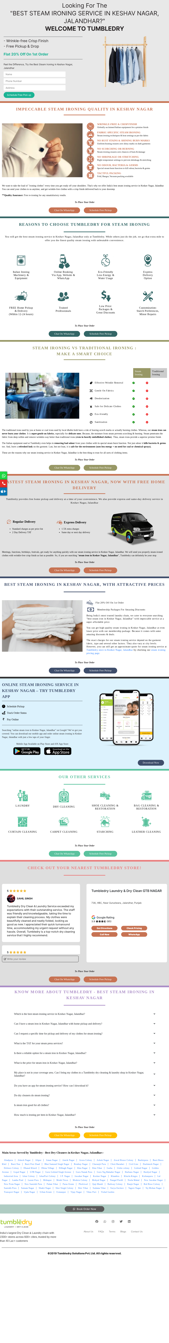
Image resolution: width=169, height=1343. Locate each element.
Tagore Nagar (134, 1188)
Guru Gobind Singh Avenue (58, 1172)
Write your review (16, 959)
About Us (88, 1231)
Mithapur (47, 1180)
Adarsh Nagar (24, 1160)
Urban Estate (46, 1192)
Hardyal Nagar (150, 1172)
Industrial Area (11, 1176)
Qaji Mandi (97, 1184)
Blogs (123, 1231)
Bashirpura (143, 1160)
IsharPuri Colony (47, 1176)
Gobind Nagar (140, 1168)
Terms (112, 1231)
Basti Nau (15, 1164)
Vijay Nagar (76, 1192)
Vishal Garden (107, 1192)
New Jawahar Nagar (153, 1180)
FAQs (101, 1231)
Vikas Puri (91, 1192)
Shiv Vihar (83, 1188)
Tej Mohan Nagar (154, 1188)
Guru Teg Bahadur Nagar (108, 1172)
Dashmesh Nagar (151, 1164)
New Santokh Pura (33, 1184)
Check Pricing (134, 928)
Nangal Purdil (116, 1180)
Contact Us (137, 1231)
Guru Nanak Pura (84, 1172)
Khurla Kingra (130, 1176)
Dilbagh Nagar (66, 1168)
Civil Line (133, 1164)
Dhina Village (47, 1168)
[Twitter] (121, 1221)
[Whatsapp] (105, 1221)
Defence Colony (11, 1168)
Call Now (104, 934)
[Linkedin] (129, 1221)
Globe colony (123, 1168)
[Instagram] (113, 1221)
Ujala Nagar (29, 1192)
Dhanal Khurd (30, 1168)
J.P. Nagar (65, 1176)
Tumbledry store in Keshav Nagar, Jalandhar (109, 650)
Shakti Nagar (45, 1188)
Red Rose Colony (152, 1184)
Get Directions (104, 928)
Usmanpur (61, 1192)
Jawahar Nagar (81, 1176)
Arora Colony (85, 1160)
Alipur (38, 1160)
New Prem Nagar (12, 1184)
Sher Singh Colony (64, 1188)
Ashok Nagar (103, 1160)
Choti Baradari (117, 1164)
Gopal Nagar (19, 1172)
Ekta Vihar (97, 1168)
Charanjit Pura (99, 1164)
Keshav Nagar (99, 1176)
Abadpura (8, 1160)
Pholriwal (83, 1184)
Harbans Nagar (132, 1172)
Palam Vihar (52, 1184)
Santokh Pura (10, 1188)
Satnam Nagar (27, 1188)
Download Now (151, 762)
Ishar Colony (29, 1176)
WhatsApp (134, 934)
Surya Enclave (117, 1188)
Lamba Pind (17, 1180)
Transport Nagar (11, 1192)
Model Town (62, 1180)
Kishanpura (147, 1176)
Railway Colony (115, 1184)
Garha (109, 1168)
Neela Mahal (133, 1180)
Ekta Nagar (82, 1168)
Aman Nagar (52, 1160)
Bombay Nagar (81, 1164)
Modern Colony (80, 1180)
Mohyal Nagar (98, 1180)
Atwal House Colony (123, 1160)
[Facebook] (97, 1221)
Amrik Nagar (68, 1160)
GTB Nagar (35, 1172)
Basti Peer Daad (32, 1164)
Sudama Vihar (99, 1188)
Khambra (115, 1176)
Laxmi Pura (33, 1180)
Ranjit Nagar (133, 1184)
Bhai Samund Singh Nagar (57, 1164)
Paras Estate (68, 1184)
